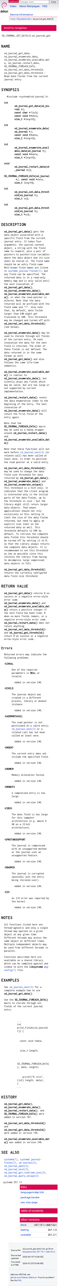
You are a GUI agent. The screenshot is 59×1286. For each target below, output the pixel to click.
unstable (26, 1234)
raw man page (29, 1202)
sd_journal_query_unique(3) (21, 1175)
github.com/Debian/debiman (23, 1277)
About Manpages (29, 6)
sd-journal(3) (27, 1162)
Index (13, 6)
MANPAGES (14, 1)
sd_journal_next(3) (32, 452)
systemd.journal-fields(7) (24, 270)
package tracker (30, 1197)
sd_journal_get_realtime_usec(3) (25, 1172)
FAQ (44, 6)
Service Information (21, 14)
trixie (13, 19)
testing (25, 1229)
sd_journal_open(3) (16, 1166)
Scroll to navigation (15, 27)
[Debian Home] (4, 6)
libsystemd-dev (24, 19)
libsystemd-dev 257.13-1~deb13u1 (38, 1252)
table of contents (32, 1210)
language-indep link (32, 1192)
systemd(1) (11, 1159)
